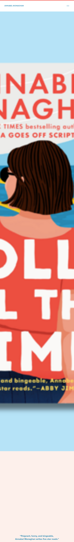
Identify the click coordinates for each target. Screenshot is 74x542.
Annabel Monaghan (14, 6)
